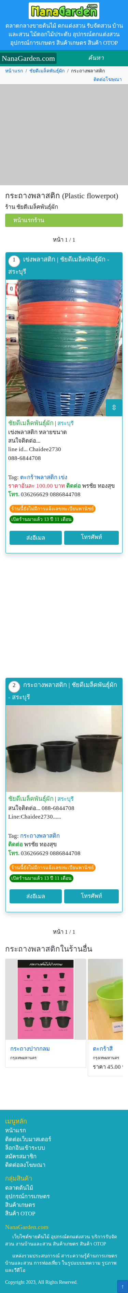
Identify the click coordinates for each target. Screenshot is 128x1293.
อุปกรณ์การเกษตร (27, 1196)
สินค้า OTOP (20, 1213)
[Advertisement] (64, 135)
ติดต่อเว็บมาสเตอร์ (28, 1139)
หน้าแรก (14, 70)
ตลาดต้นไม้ (19, 1188)
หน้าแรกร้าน (28, 220)
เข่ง (63, 477)
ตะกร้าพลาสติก (38, 477)
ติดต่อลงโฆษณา (25, 1165)
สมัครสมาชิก (21, 1156)
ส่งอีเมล (35, 538)
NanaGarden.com (28, 58)
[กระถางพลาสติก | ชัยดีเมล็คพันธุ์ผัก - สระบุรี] (64, 748)
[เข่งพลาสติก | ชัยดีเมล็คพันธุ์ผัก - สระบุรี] (64, 348)
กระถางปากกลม (30, 1049)
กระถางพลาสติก (40, 836)
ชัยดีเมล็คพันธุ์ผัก (47, 70)
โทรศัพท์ (91, 537)
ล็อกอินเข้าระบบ (25, 1148)
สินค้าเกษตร (20, 1205)
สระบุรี (65, 423)
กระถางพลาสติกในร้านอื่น (48, 949)
